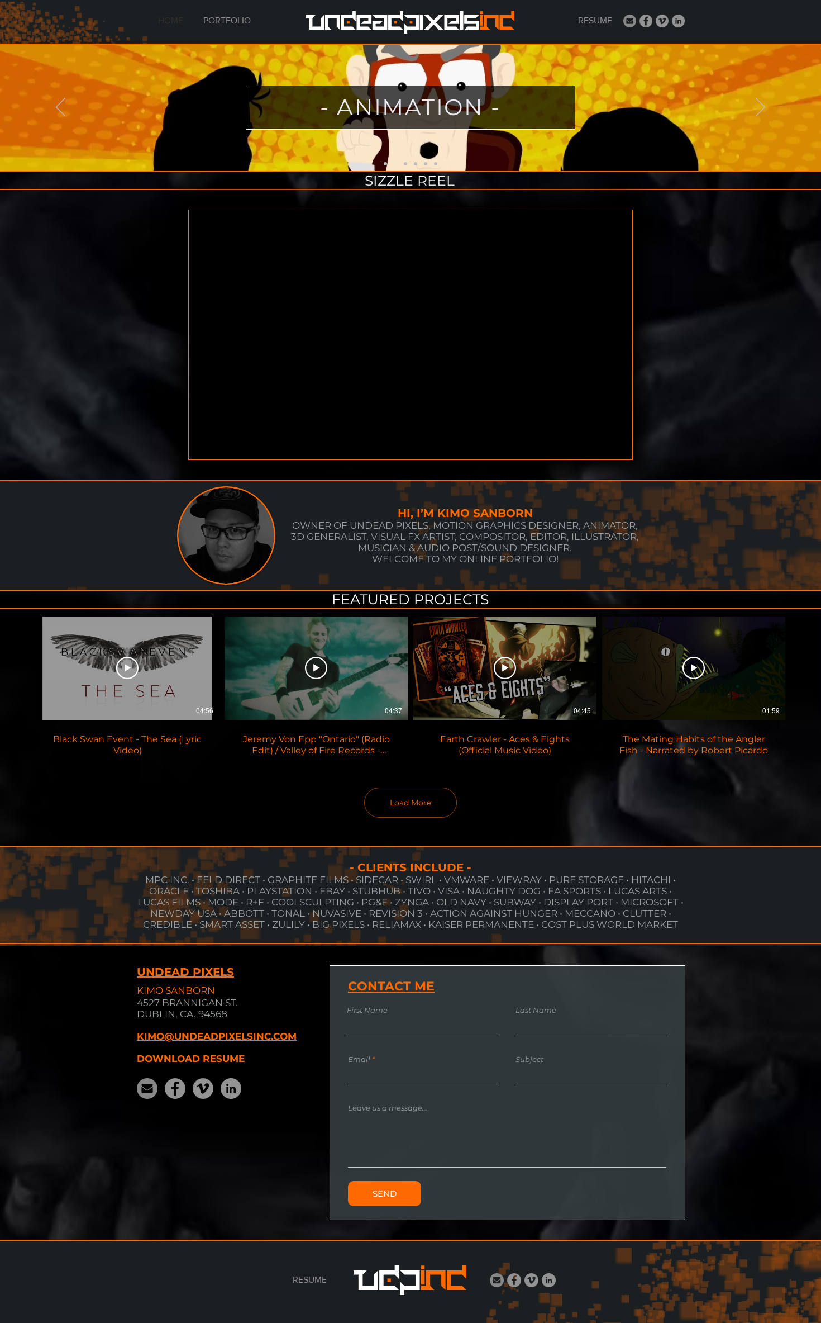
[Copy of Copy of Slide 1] (405, 163)
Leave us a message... (387, 1108)
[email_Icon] (629, 21)
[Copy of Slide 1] (395, 163)
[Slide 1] (385, 163)
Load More (410, 803)
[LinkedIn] (678, 21)
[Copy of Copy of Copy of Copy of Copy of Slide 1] (435, 163)
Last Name (535, 1010)
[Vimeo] (662, 21)
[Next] (760, 108)
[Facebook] (645, 21)
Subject (529, 1059)
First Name (367, 1010)
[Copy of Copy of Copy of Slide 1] (415, 163)
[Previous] (60, 108)
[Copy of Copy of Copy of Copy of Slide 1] (425, 163)
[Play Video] (127, 668)
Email (359, 1059)
